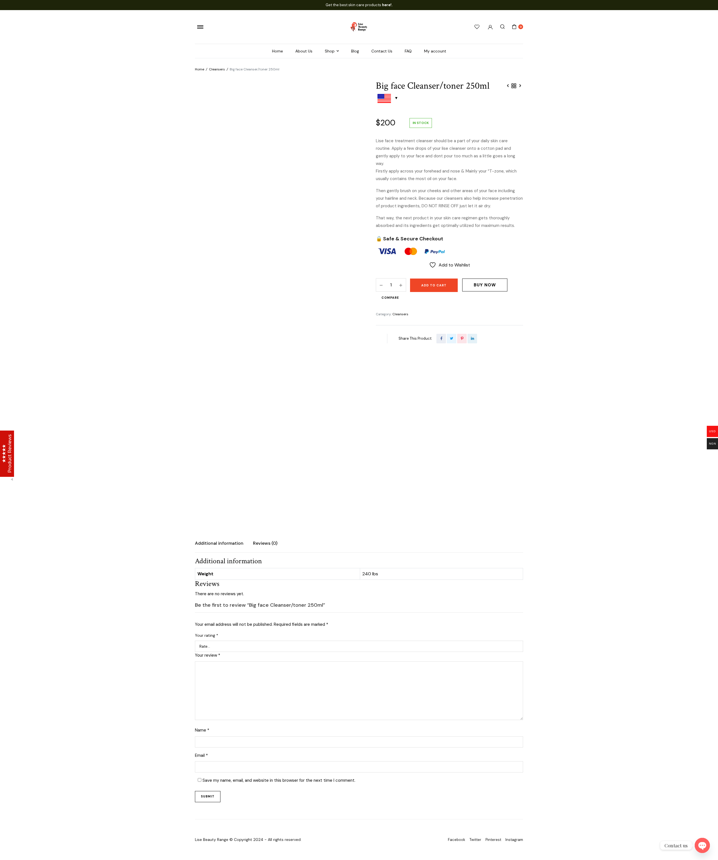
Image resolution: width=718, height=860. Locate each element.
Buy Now (485, 285)
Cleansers (217, 69)
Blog (355, 51)
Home (277, 51)
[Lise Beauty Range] (359, 26)
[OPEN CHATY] (702, 845)
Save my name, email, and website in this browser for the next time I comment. (278, 780)
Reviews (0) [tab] (265, 543)
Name (202, 730)
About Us (303, 51)
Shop (330, 51)
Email (201, 755)
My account (435, 51)
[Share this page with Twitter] (451, 338)
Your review (207, 655)
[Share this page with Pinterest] (462, 338)
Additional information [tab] (219, 543)
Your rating (206, 635)
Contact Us (381, 51)
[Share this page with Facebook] (441, 338)
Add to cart (434, 285)
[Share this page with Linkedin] (472, 338)
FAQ (408, 51)
